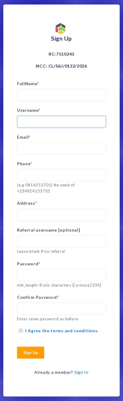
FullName (28, 83)
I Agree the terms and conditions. (62, 330)
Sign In (81, 372)
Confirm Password (38, 297)
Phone (24, 163)
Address (27, 203)
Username (28, 110)
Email (23, 137)
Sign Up (30, 352)
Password (28, 263)
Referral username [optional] (48, 229)
